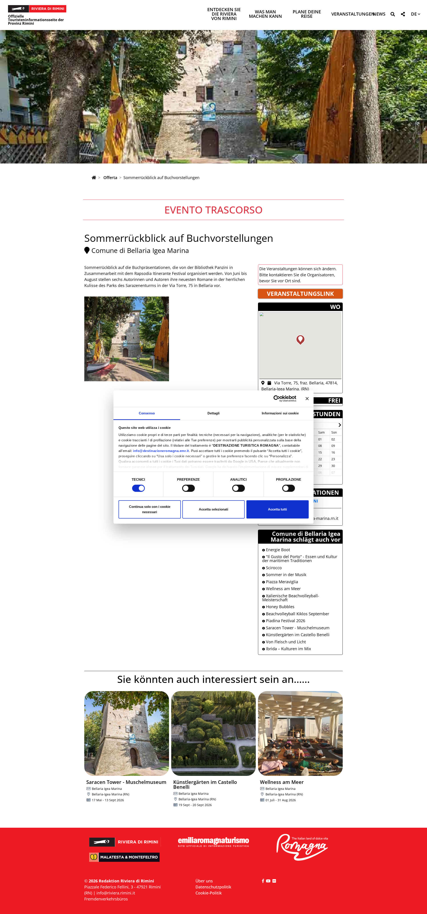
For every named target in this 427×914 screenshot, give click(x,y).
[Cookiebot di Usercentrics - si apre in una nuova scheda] (276, 398)
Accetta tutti (277, 509)
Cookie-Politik (208, 893)
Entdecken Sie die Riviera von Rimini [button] (224, 14)
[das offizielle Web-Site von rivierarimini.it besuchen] (125, 839)
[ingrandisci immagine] (126, 339)
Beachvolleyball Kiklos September (297, 614)
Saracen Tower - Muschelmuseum (297, 628)
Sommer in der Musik (285, 575)
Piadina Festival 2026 (285, 621)
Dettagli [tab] (213, 413)
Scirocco (273, 568)
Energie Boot (277, 550)
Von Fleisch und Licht (285, 642)
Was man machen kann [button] (265, 14)
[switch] (188, 488)
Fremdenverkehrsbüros (106, 899)
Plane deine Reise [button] (307, 14)
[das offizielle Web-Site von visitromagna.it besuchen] (302, 848)
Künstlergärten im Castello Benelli (297, 635)
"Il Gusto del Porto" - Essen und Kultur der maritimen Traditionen (299, 559)
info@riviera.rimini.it (116, 893)
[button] (392, 15)
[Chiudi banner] (307, 398)
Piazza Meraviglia (281, 582)
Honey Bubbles (279, 607)
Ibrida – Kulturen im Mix (288, 649)
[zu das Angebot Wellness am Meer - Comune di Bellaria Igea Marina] (300, 733)
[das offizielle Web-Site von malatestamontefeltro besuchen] (125, 860)
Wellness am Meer (283, 589)
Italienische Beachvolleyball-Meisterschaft (290, 598)
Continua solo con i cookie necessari (149, 509)
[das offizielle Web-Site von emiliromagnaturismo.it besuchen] (213, 842)
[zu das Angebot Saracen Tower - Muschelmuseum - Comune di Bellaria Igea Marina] (126, 733)
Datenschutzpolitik (213, 887)
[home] (94, 177)
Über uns (204, 881)
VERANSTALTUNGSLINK (300, 294)
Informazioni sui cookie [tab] (280, 413)
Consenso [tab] (147, 413)
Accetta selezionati (213, 509)
